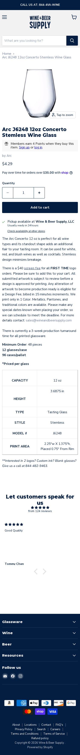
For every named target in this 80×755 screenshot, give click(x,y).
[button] (37, 571)
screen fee (32, 268)
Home (6, 54)
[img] (40, 507)
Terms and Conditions (25, 734)
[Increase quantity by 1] (39, 192)
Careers (55, 729)
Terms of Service (54, 734)
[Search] (72, 41)
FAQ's (59, 725)
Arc (9, 156)
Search (41, 729)
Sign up (24, 147)
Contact (46, 725)
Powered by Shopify (40, 747)
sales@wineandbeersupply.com (49, 320)
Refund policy (40, 738)
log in (38, 147)
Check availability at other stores (26, 231)
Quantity (8, 183)
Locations (31, 725)
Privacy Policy (23, 729)
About (16, 725)
